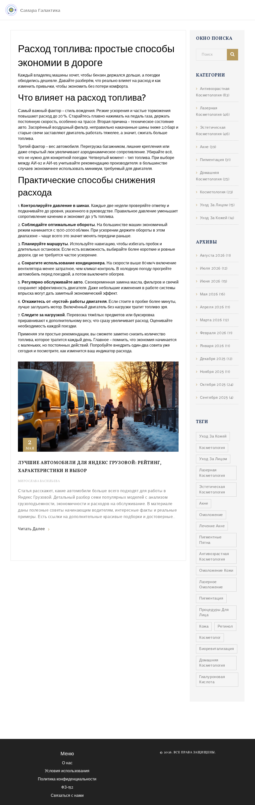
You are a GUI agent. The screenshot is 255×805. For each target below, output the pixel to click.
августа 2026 (215, 255)
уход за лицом (213, 459)
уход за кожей (213, 436)
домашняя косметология (212, 663)
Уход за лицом (217, 205)
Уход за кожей (217, 218)
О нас (67, 763)
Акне (208, 147)
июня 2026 (213, 281)
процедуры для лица (214, 612)
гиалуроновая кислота (212, 679)
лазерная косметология (212, 473)
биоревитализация (216, 649)
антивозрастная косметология (214, 556)
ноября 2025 (215, 372)
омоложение (211, 515)
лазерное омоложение (211, 584)
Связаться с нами (67, 795)
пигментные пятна (210, 540)
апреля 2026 (215, 307)
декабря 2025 (216, 359)
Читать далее (31, 529)
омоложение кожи (216, 570)
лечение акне (212, 526)
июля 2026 (214, 268)
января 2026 (215, 346)
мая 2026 (212, 294)
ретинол (225, 626)
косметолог (210, 638)
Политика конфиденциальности (67, 779)
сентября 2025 (217, 398)
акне (203, 503)
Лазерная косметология (213, 111)
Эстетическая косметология (213, 130)
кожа (203, 626)
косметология (212, 448)
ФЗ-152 (67, 787)
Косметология (216, 192)
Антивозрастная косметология (213, 92)
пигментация (211, 598)
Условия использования (67, 771)
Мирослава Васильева (39, 481)
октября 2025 (217, 385)
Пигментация (215, 160)
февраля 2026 (216, 333)
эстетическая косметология (212, 489)
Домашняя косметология (212, 176)
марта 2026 (214, 320)
